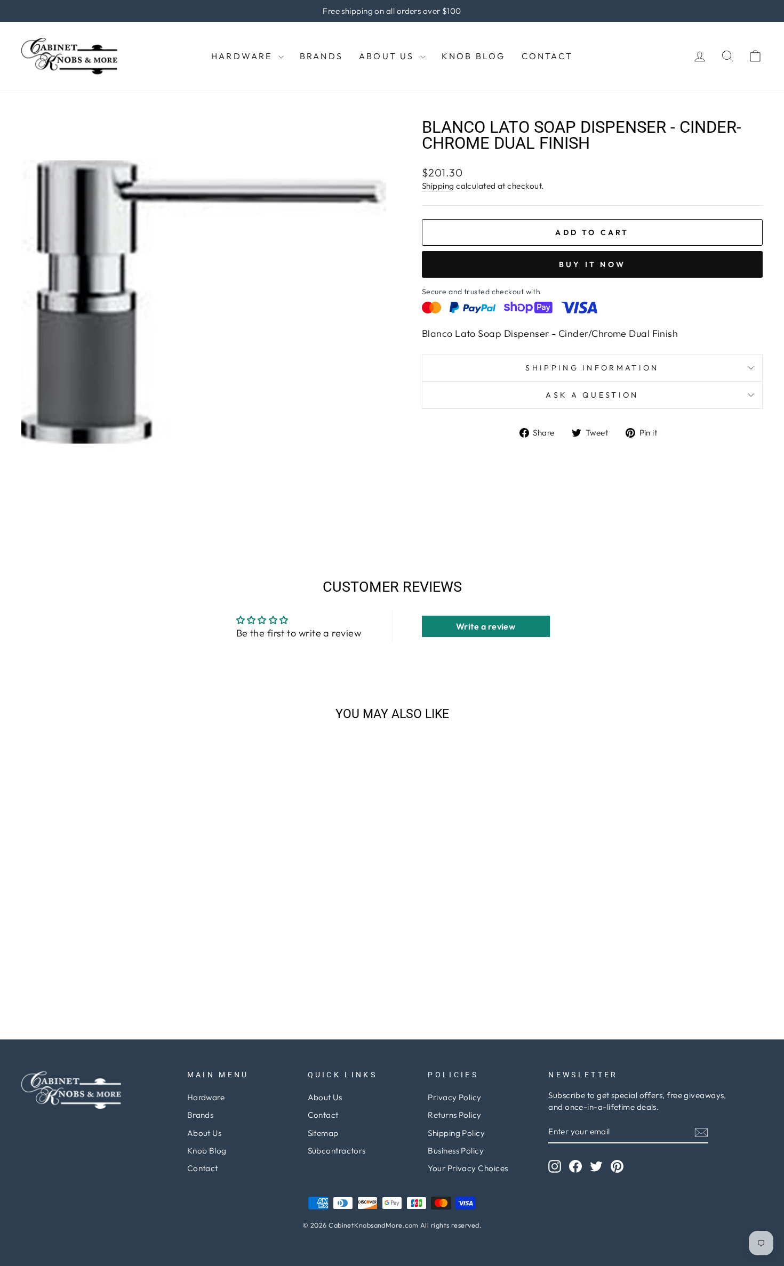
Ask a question (592, 395)
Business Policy (456, 1151)
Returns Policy (454, 1115)
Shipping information (592, 368)
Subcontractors (337, 1151)
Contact (547, 56)
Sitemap (323, 1133)
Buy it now (592, 264)
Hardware (243, 56)
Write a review (485, 626)
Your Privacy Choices (468, 1168)
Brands (321, 56)
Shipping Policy (456, 1133)
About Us (388, 56)
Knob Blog (474, 56)
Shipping (438, 186)
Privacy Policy (454, 1097)
